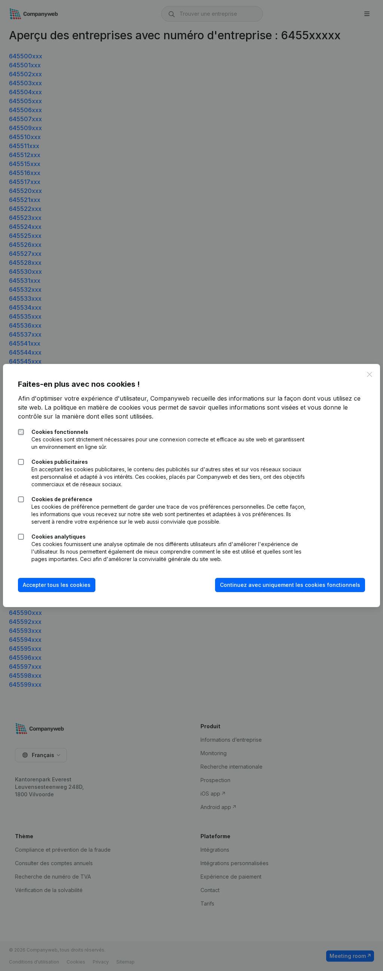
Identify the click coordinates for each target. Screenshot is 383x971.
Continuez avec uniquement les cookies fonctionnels (290, 585)
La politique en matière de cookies (93, 407)
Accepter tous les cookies (57, 585)
